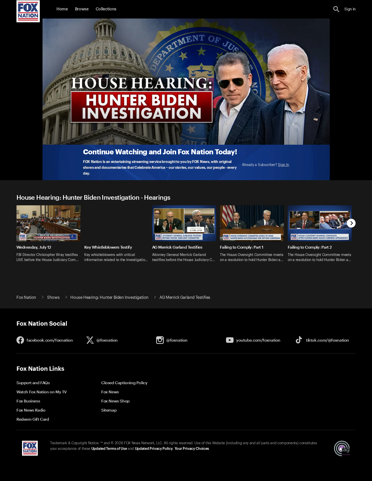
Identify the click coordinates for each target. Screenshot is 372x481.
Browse (82, 9)
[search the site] (336, 9)
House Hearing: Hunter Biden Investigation (109, 297)
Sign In (283, 165)
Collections (106, 9)
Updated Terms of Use (109, 449)
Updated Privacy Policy (154, 449)
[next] (351, 223)
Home (62, 9)
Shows (53, 297)
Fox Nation (26, 297)
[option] (50, 237)
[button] (336, 9)
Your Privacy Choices (192, 449)
